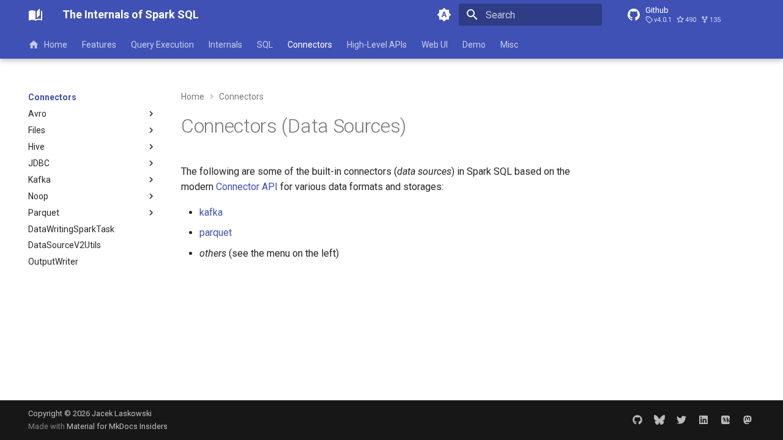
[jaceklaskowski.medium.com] (725, 420)
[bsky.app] (659, 420)
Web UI (434, 45)
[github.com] (637, 420)
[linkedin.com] (703, 420)
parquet (215, 232)
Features (99, 45)
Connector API (247, 187)
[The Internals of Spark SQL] (35, 14)
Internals (225, 45)
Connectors (310, 45)
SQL (265, 45)
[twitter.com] (681, 420)
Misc (509, 45)
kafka (211, 212)
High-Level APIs (377, 45)
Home (55, 45)
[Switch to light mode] (444, 14)
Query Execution (162, 45)
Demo (474, 45)
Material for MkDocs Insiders (117, 426)
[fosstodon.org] (747, 420)
